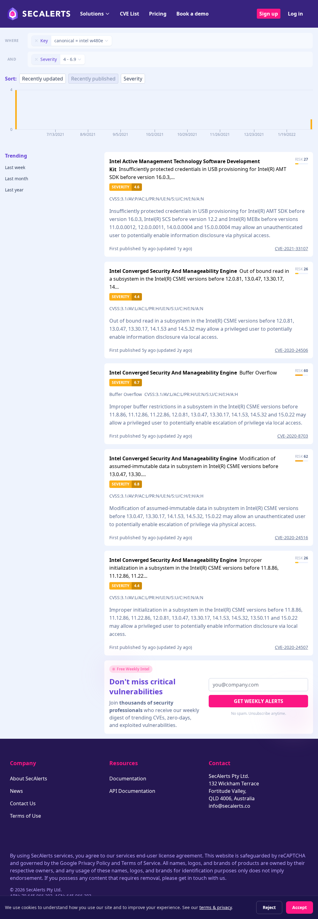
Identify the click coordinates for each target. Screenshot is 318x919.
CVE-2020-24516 (291, 537)
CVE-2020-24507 (291, 647)
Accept (299, 907)
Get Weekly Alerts (258, 701)
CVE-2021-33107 (291, 248)
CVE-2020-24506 (291, 350)
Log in (295, 13)
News (16, 791)
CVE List (129, 13)
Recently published (93, 78)
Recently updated (42, 78)
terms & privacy (215, 907)
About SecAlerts (28, 778)
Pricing (157, 13)
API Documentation (132, 791)
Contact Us (23, 803)
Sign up (268, 13)
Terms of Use (25, 815)
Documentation (127, 778)
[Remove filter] (36, 41)
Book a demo (192, 13)
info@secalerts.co (229, 805)
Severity (133, 78)
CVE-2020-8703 (292, 436)
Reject (269, 907)
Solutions (92, 13)
